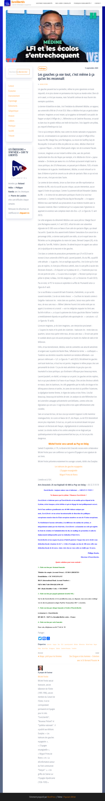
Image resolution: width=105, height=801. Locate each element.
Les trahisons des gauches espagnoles (68, 466)
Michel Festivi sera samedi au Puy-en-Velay (69, 443)
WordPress (51, 796)
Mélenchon (82, 644)
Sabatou (58, 648)
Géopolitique (13, 110)
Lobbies (11, 120)
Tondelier (74, 648)
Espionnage (12, 100)
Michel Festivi (44, 84)
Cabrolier (49, 644)
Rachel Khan (45, 648)
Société (11, 130)
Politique (42, 68)
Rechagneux (52, 648)
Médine (76, 644)
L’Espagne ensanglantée (68, 470)
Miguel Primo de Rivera (68, 474)
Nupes (95, 644)
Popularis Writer (69, 796)
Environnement (14, 95)
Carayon (54, 644)
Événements (12, 105)
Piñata (39, 648)
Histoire (11, 115)
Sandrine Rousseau (65, 648)
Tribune (11, 135)
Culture (11, 85)
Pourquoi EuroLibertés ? (83, 3)
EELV (62, 644)
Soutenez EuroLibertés (44, 3)
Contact (98, 3)
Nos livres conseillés (63, 3)
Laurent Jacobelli (68, 644)
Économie (12, 90)
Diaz (59, 644)
